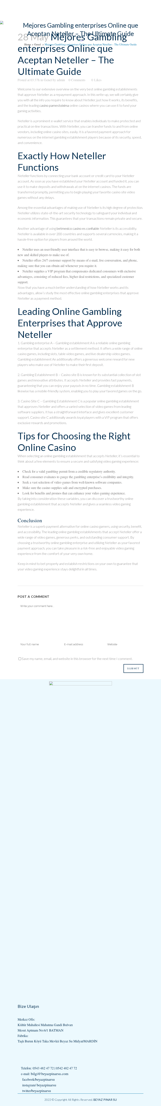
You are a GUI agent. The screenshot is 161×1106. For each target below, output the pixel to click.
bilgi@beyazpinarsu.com (49, 1073)
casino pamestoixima (54, 105)
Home (27, 44)
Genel (37, 44)
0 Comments (77, 80)
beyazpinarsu (45, 1079)
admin (61, 80)
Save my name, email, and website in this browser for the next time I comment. (77, 659)
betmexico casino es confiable (78, 228)
